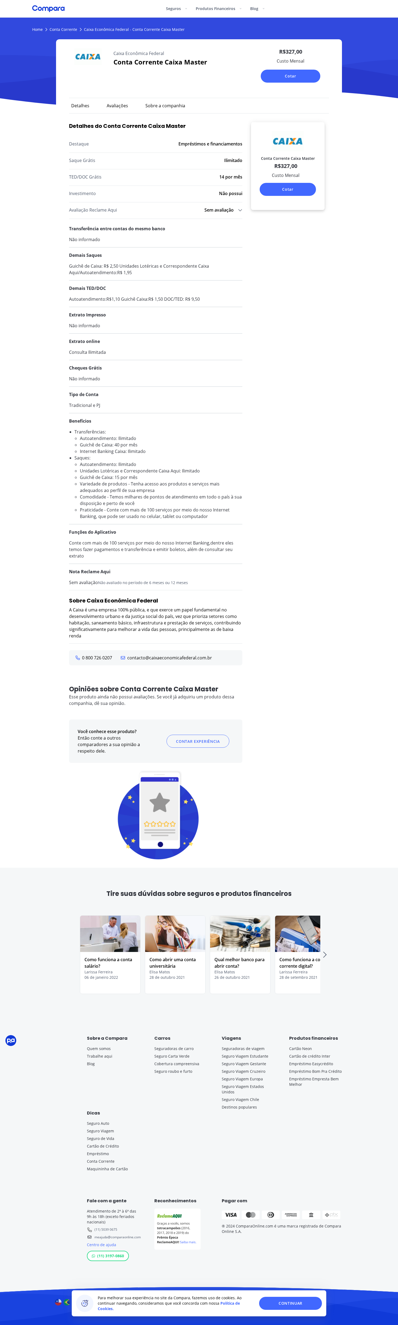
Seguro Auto (98, 1123)
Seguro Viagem (100, 1130)
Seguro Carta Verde (172, 1056)
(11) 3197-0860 (110, 1255)
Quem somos (99, 1048)
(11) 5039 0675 (105, 1229)
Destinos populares (239, 1107)
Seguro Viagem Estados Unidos (243, 1089)
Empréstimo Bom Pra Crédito (315, 1071)
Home (37, 29)
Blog (91, 1063)
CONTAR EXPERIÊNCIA (198, 741)
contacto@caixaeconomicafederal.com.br (169, 658)
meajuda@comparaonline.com (117, 1237)
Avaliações (117, 106)
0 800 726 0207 (97, 658)
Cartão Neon (300, 1048)
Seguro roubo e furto (173, 1071)
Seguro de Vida (100, 1138)
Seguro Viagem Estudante (245, 1056)
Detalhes (80, 106)
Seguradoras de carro (174, 1048)
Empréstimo (98, 1153)
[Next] (325, 955)
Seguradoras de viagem (243, 1048)
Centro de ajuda (101, 1244)
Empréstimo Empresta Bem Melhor (314, 1081)
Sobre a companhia (165, 106)
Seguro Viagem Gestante (244, 1063)
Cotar (290, 76)
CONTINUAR (290, 1303)
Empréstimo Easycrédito (311, 1063)
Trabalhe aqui (99, 1056)
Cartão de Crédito (103, 1146)
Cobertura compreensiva (176, 1063)
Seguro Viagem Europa (242, 1078)
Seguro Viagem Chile (240, 1099)
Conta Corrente (63, 29)
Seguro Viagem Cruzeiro (243, 1071)
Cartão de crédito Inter (309, 1056)
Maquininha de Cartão (107, 1168)
